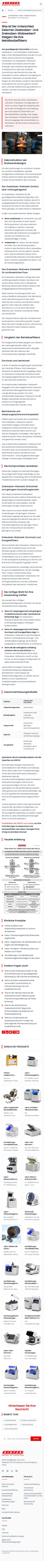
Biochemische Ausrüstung (29, 1502)
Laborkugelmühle (11, 1424)
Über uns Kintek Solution (8, 1485)
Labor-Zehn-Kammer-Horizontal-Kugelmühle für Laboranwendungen (11, 1351)
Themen (5, 1533)
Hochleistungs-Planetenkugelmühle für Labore (11, 1282)
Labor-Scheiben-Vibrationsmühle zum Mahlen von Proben (31, 1108)
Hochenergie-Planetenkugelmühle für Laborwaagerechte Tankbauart (11, 1386)
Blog (3, 1509)
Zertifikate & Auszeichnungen (8, 1500)
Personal (5, 1505)
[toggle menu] (40, 4)
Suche (36, 1439)
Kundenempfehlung (10, 1490)
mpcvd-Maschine (11, 1429)
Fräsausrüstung (27, 1424)
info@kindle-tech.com (16, 1460)
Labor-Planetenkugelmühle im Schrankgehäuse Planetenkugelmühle (11, 1213)
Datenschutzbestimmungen (11, 1536)
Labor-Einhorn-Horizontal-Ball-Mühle (31, 1178)
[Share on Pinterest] (14, 1032)
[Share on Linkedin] (7, 1032)
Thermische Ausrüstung (28, 1489)
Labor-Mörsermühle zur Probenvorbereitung (11, 1178)
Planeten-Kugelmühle (28, 1420)
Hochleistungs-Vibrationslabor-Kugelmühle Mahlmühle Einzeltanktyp (31, 1282)
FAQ (3, 1529)
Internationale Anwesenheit (7, 1494)
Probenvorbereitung (31, 1484)
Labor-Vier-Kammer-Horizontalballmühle (32, 1143)
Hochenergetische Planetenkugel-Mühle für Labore (11, 1317)
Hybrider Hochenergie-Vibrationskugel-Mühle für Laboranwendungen (32, 1351)
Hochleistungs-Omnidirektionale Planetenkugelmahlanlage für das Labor (11, 1143)
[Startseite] (3, 10)
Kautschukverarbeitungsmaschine (30, 10)
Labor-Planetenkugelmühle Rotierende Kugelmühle (32, 1074)
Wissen (10, 10)
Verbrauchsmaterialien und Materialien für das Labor (33, 1495)
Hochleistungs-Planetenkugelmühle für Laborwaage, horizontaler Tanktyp (32, 1386)
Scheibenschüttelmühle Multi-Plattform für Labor (32, 1317)
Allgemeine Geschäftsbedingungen (11, 1541)
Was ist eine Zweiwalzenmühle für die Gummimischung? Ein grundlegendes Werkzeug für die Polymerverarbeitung (22, 974)
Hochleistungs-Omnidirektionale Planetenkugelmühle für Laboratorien (32, 1247)
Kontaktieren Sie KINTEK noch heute (18, 823)
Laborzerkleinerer (10, 1420)
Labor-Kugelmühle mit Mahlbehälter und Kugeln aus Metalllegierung (11, 1108)
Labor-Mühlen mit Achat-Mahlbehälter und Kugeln (11, 1247)
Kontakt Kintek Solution (11, 1512)
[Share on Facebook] (3, 1032)
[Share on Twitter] (10, 1032)
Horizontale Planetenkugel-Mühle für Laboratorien (31, 1213)
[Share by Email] (17, 1032)
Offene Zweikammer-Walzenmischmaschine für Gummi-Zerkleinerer (20, 928)
